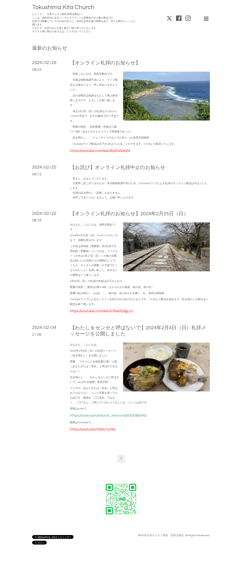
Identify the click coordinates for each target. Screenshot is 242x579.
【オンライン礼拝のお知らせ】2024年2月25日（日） (129, 213)
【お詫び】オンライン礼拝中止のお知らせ (117, 167)
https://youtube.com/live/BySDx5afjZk (100, 151)
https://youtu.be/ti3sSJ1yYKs (93, 429)
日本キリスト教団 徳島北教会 (165, 535)
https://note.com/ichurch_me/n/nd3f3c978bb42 (108, 415)
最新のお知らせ (49, 48)
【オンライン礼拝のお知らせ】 (105, 62)
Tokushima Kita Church (63, 7)
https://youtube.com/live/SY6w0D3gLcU (101, 311)
